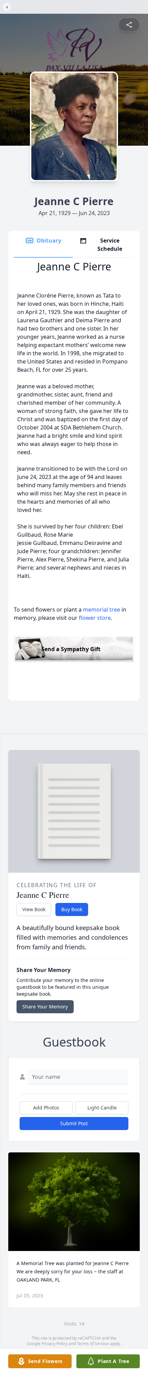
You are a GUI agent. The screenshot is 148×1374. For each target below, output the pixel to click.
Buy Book (71, 909)
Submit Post (74, 1123)
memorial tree (101, 609)
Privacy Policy (54, 1344)
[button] (74, 1201)
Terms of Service (93, 1344)
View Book (33, 909)
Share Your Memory (45, 1006)
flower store (95, 618)
